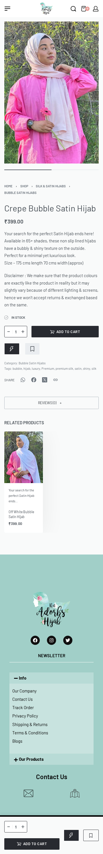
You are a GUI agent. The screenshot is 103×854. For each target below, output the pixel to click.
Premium (47, 368)
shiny (86, 368)
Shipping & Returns (29, 724)
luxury (36, 368)
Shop (24, 186)
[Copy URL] (55, 379)
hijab (26, 368)
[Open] (7, 8)
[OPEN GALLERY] (51, 93)
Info (22, 677)
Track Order (23, 707)
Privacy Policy (25, 715)
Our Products (31, 759)
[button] (51, 403)
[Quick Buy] (11, 349)
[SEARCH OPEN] (73, 9)
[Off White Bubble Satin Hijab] (23, 457)
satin (78, 368)
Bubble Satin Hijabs (20, 192)
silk (94, 368)
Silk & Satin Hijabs (51, 186)
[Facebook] (35, 640)
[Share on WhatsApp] (22, 379)
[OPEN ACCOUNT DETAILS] (96, 9)
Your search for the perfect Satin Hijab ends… (21, 495)
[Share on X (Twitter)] (44, 379)
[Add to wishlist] (32, 349)
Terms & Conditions (30, 732)
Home (8, 186)
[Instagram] (51, 640)
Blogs (17, 741)
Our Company (24, 690)
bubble (17, 368)
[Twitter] (67, 640)
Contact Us (22, 699)
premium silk (64, 368)
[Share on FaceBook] (33, 379)
